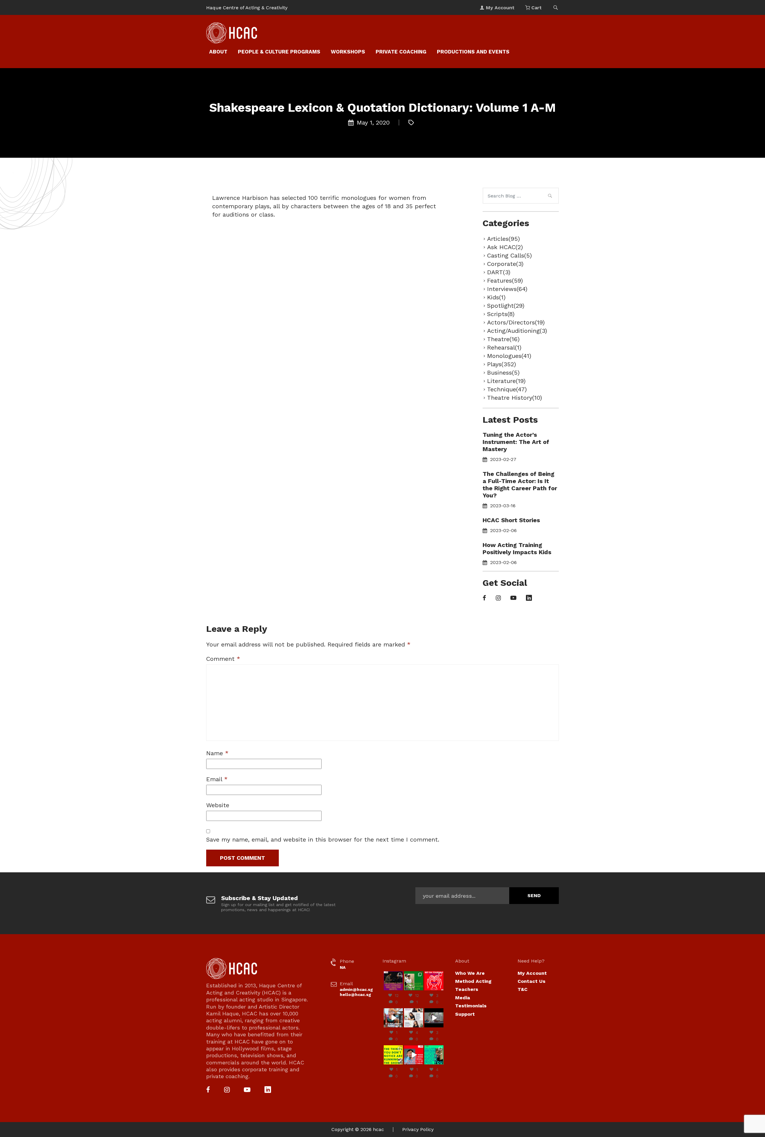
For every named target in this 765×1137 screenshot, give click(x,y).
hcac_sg (393, 973)
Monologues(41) (509, 355)
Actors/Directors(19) (516, 322)
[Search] (550, 197)
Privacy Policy (418, 1129)
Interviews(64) (507, 288)
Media (462, 997)
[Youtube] (513, 598)
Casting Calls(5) (509, 255)
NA (342, 967)
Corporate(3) (505, 263)
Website (217, 805)
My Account (532, 973)
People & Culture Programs (279, 52)
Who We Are (470, 973)
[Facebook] (484, 598)
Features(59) (505, 280)
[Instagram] (498, 598)
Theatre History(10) (514, 397)
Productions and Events (473, 52)
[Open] (393, 980)
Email (217, 779)
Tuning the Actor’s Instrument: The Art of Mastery (516, 442)
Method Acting (473, 981)
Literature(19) (506, 380)
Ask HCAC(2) (505, 247)
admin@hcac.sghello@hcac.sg (356, 992)
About (218, 52)
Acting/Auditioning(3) (517, 330)
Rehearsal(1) (504, 347)
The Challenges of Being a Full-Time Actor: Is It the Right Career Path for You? (520, 484)
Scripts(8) (501, 314)
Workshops (348, 52)
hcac (378, 1129)
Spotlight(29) (505, 305)
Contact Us (531, 981)
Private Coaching (401, 52)
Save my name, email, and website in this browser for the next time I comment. (322, 839)
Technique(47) (507, 389)
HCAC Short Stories (511, 520)
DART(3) (498, 272)
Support (465, 1014)
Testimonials (470, 1006)
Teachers (466, 989)
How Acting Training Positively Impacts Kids (517, 548)
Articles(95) (503, 238)
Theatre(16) (503, 339)
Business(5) (503, 372)
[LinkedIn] (529, 598)
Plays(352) (501, 364)
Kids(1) (496, 297)
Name (217, 753)
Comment (223, 658)
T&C (522, 989)
